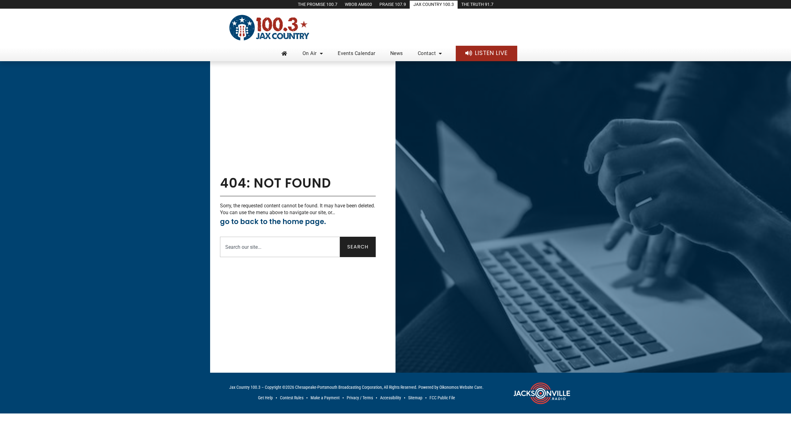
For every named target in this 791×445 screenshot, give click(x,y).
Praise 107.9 (392, 4)
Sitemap (415, 397)
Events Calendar (356, 53)
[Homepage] (284, 53)
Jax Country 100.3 (433, 4)
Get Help (265, 397)
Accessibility (390, 397)
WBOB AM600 (358, 4)
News (396, 53)
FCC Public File (442, 397)
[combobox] (280, 247)
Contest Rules (291, 397)
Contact (427, 53)
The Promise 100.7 (317, 4)
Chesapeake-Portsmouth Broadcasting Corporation (338, 387)
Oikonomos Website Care (460, 387)
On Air (309, 53)
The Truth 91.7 (477, 4)
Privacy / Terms (360, 397)
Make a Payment (325, 397)
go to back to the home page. (273, 222)
